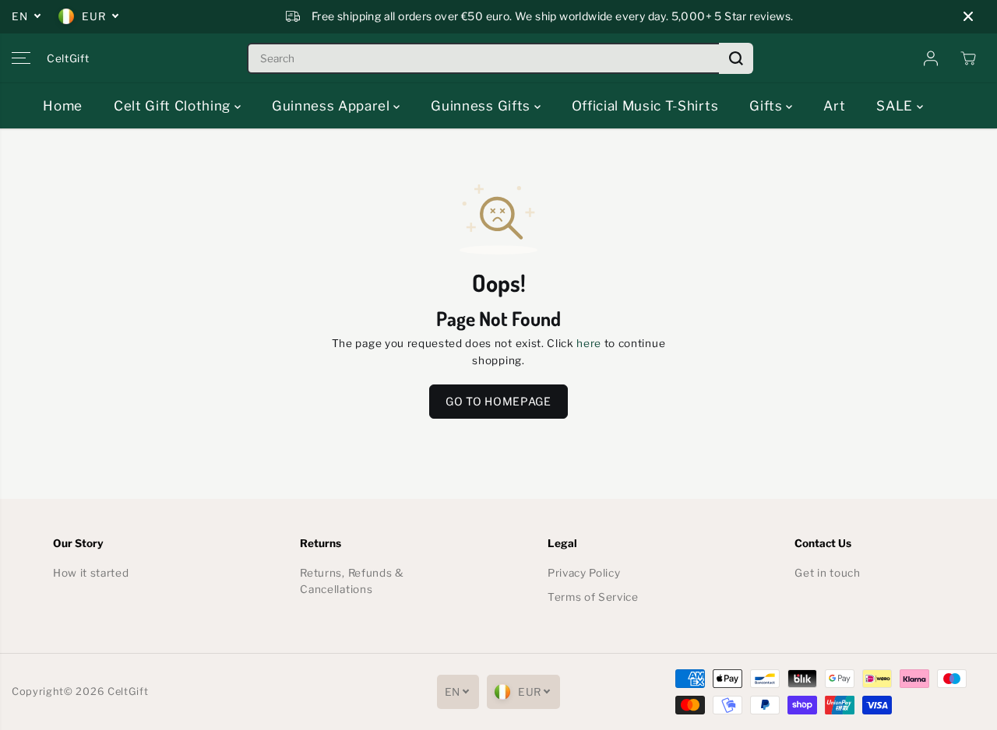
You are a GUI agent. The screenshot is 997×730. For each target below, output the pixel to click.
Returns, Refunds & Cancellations (351, 581)
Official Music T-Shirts (645, 106)
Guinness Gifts (482, 106)
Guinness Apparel (333, 106)
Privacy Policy (584, 573)
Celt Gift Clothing (174, 106)
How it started (91, 573)
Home (63, 106)
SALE (896, 106)
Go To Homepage (498, 401)
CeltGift (127, 691)
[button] (21, 58)
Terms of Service (593, 597)
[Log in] (931, 58)
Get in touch (827, 573)
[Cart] (968, 58)
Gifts (767, 106)
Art (834, 106)
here (588, 343)
